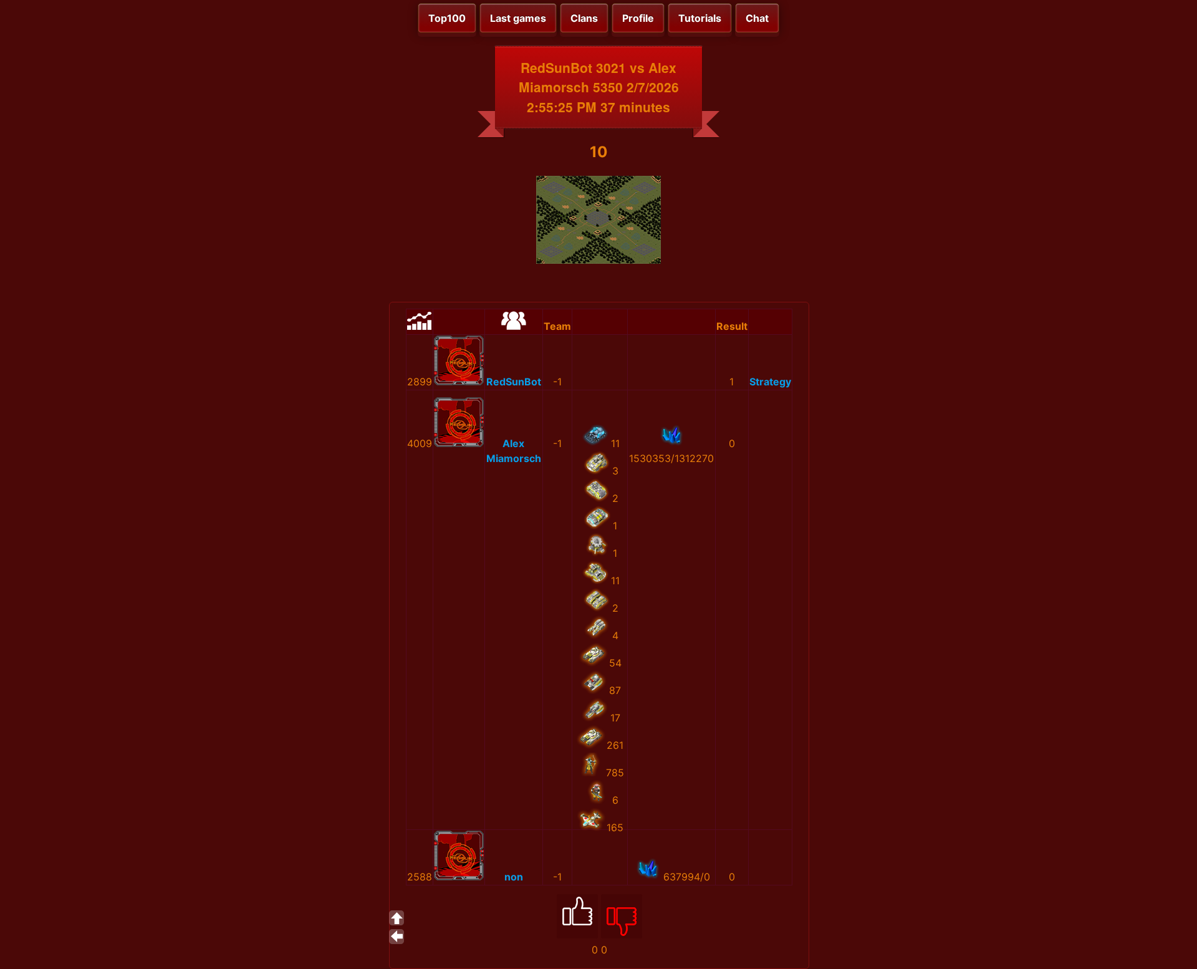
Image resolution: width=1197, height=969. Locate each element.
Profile (638, 18)
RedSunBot (513, 381)
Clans (584, 18)
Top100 (447, 18)
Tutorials (699, 18)
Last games (518, 18)
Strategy (770, 381)
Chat (757, 18)
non (513, 876)
